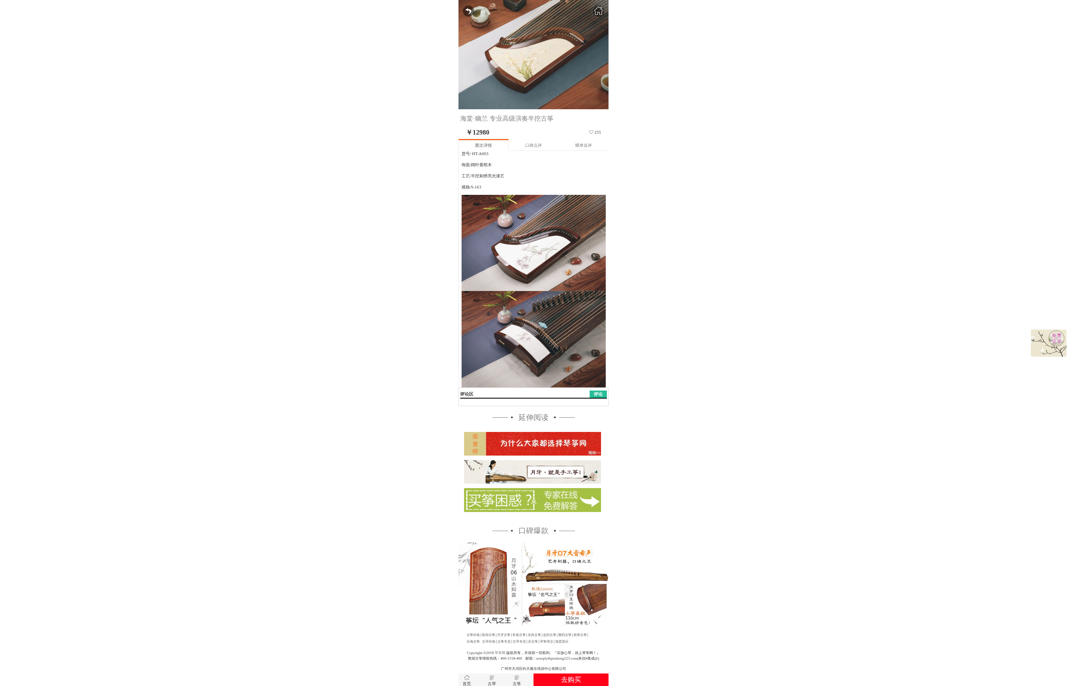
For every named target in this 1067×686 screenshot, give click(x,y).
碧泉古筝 (580, 635)
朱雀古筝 (519, 635)
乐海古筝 (473, 641)
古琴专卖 (519, 641)
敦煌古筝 (488, 635)
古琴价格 (488, 641)
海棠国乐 (562, 641)
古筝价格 (473, 635)
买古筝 (533, 641)
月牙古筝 (503, 635)
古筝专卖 (504, 641)
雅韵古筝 (565, 635)
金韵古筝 (549, 635)
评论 (598, 394)
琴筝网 (500, 653)
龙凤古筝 (534, 635)
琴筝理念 (546, 641)
